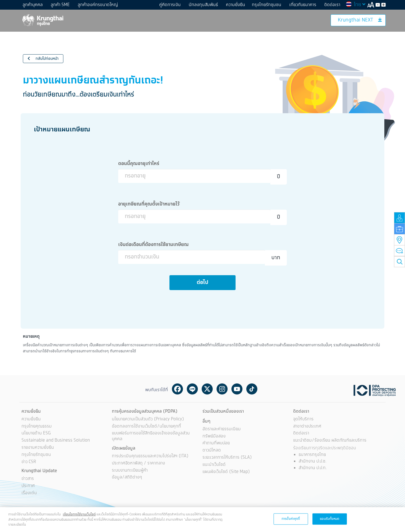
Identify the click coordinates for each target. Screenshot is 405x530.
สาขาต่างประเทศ (307, 426)
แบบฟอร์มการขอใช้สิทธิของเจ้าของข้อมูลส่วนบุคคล (151, 436)
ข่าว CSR (28, 462)
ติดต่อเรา (332, 5)
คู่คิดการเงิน (170, 5)
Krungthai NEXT (355, 20)
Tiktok (251, 388)
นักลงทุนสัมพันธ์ (203, 5)
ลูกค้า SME (60, 5)
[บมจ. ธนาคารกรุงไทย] (42, 20)
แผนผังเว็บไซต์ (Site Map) (226, 472)
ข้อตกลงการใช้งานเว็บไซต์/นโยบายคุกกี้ (146, 426)
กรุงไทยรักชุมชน (266, 5)
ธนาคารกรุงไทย (312, 454)
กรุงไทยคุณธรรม (36, 426)
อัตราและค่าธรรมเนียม (221, 429)
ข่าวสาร (27, 479)
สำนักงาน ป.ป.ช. (312, 461)
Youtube (236, 388)
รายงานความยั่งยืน (37, 448)
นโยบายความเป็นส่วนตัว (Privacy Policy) (148, 419)
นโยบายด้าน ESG (36, 433)
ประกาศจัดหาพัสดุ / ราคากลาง (138, 463)
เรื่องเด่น (29, 493)
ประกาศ (28, 486)
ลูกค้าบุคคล (33, 5)
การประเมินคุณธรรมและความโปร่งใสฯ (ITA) (150, 456)
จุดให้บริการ (303, 419)
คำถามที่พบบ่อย (216, 443)
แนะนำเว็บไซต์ (214, 465)
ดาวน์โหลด (211, 450)
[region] (202, 518)
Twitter (207, 388)
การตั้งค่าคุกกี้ (291, 518)
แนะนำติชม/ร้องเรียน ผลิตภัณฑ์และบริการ (329, 441)
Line (192, 388)
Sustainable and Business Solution (55, 441)
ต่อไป (202, 282)
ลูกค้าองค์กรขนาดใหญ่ (98, 5)
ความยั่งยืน (235, 5)
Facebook (177, 388)
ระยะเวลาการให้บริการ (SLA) (227, 458)
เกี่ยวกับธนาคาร (302, 5)
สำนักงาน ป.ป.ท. (312, 468)
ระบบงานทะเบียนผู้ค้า (130, 471)
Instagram (222, 388)
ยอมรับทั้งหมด (329, 518)
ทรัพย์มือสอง (214, 436)
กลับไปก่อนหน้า (46, 58)
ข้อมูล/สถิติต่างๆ (127, 477)
